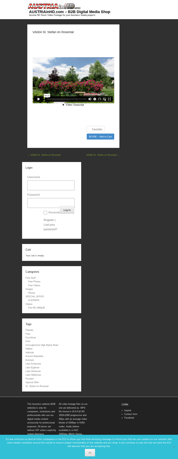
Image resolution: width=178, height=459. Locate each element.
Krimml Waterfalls (34, 356)
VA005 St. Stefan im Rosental (102, 155)
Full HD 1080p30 (36, 307)
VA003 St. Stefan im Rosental (43, 155)
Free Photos (34, 281)
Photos (31, 293)
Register (49, 220)
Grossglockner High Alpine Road (42, 345)
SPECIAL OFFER (35, 296)
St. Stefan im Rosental (37, 386)
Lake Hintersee (33, 371)
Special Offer (32, 382)
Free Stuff (31, 278)
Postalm (30, 378)
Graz (28, 341)
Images (29, 289)
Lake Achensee (33, 363)
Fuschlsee (31, 337)
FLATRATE (33, 300)
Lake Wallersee (33, 375)
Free (28, 334)
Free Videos (34, 285)
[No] (173, 447)
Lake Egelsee (32, 367)
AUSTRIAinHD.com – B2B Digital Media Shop (69, 12)
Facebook (129, 417)
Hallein (29, 348)
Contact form (130, 414)
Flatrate (29, 330)
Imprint (127, 410)
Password (33, 194)
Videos (29, 304)
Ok (89, 453)
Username (33, 177)
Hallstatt (30, 352)
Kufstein (30, 360)
